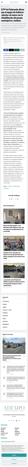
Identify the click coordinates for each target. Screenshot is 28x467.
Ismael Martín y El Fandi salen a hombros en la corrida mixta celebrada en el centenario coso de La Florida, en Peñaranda (16, 379)
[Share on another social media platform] (22, 50)
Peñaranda (6, 188)
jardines (10, 186)
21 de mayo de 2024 (5, 32)
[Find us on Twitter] (13, 421)
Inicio (2, 6)
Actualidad (6, 6)
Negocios (5, 321)
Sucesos (5, 327)
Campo (4, 307)
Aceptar (14, 455)
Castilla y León (7, 310)
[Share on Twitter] (11, 50)
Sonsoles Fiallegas (14, 195)
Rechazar (14, 459)
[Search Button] (26, 2)
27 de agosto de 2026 (7, 233)
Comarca (5, 312)
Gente (4, 318)
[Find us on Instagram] (11, 421)
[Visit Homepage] (14, 2)
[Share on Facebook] (6, 50)
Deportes (5, 315)
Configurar (14, 463)
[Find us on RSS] (19, 421)
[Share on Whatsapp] (16, 50)
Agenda (5, 304)
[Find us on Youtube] (16, 421)
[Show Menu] (2, 2)
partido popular (16, 186)
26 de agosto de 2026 (7, 260)
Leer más (22, 450)
